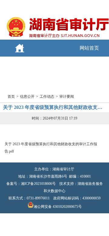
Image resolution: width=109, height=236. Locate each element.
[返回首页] (57, 37)
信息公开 (27, 96)
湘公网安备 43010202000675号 (58, 207)
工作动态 (47, 96)
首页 (11, 96)
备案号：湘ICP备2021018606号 (31, 184)
